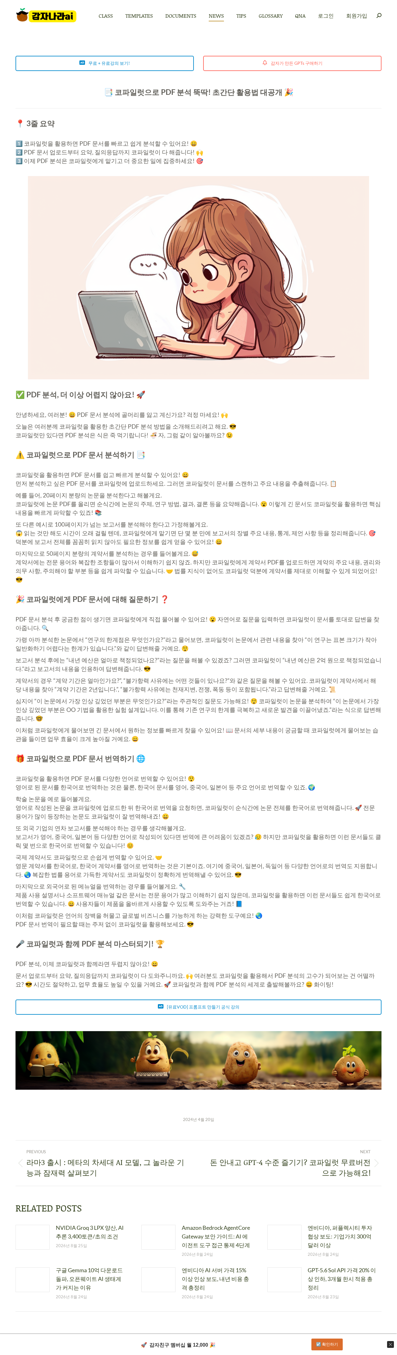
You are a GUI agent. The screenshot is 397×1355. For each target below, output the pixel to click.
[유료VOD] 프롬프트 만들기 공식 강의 (202, 1006)
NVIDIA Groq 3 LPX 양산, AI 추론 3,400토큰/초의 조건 (90, 1232)
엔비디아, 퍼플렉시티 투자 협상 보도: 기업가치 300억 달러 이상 (340, 1236)
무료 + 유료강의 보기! (108, 63)
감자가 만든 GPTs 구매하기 (296, 63)
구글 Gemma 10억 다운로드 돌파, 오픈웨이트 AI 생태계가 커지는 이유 (89, 1279)
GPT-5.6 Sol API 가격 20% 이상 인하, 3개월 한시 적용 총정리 (342, 1279)
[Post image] (33, 1237)
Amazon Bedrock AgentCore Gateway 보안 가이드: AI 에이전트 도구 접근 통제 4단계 (216, 1236)
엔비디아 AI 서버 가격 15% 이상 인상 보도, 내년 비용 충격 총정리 (215, 1279)
